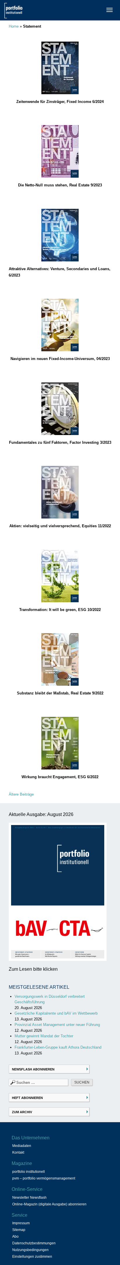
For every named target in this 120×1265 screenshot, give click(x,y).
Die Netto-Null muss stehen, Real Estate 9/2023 (60, 185)
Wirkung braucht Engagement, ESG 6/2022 (60, 777)
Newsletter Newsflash (29, 1197)
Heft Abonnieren (27, 1098)
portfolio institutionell (28, 1172)
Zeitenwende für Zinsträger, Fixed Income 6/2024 (60, 101)
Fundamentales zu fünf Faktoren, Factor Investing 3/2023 (60, 442)
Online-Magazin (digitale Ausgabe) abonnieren (49, 1204)
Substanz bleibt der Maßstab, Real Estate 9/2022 (60, 693)
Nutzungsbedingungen (30, 1250)
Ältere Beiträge (21, 794)
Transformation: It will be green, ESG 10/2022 (60, 609)
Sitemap (18, 1230)
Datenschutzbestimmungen (34, 1243)
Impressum (21, 1223)
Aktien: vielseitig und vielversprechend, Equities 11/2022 (60, 526)
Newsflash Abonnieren (33, 1069)
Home (14, 26)
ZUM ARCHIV (22, 1112)
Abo (15, 1236)
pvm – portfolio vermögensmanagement (43, 1178)
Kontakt (18, 1152)
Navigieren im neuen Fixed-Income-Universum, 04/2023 (60, 359)
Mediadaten (21, 1146)
